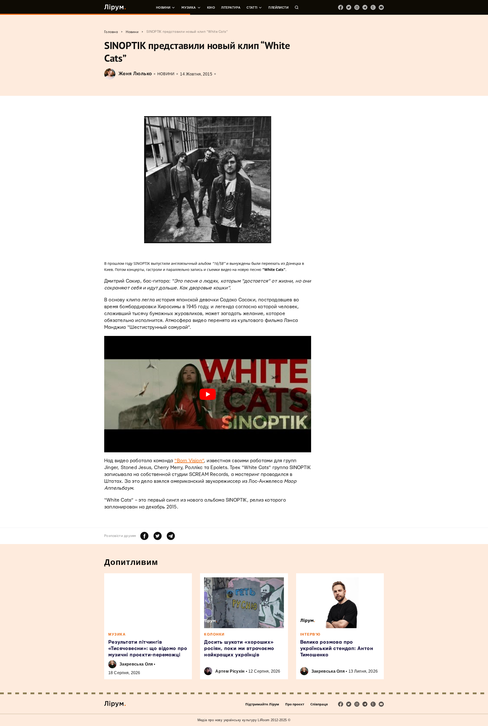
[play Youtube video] (207, 394)
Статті (252, 7)
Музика (188, 7)
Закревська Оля (136, 664)
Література (230, 7)
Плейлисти (278, 7)
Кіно (211, 7)
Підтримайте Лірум (262, 704)
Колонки (214, 634)
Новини (163, 7)
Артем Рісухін (230, 671)
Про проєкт (294, 704)
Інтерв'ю (310, 634)
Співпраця (319, 704)
